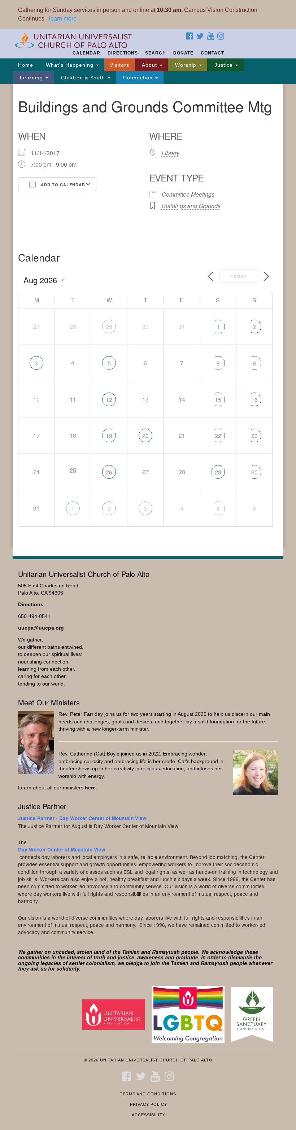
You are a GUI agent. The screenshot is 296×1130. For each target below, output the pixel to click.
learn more (63, 19)
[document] (148, 316)
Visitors (119, 65)
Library (170, 153)
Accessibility (148, 1115)
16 (254, 399)
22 (218, 436)
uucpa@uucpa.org (41, 628)
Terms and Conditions (148, 1094)
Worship (185, 65)
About (149, 65)
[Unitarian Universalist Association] (116, 1014)
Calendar (86, 53)
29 (109, 327)
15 (218, 399)
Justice (224, 65)
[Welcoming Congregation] (191, 1014)
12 (109, 399)
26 (109, 472)
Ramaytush (166, 951)
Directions (123, 53)
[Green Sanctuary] (254, 1014)
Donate (183, 53)
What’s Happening (69, 65)
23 (254, 436)
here (90, 787)
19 (109, 436)
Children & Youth (83, 77)
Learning (31, 77)
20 (145, 436)
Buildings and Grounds (191, 206)
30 (254, 472)
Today (238, 276)
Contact (212, 53)
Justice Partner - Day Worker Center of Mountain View (82, 818)
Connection (137, 77)
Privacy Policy (148, 1104)
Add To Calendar (62, 184)
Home (25, 65)
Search (155, 53)
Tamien (131, 951)
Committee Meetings (188, 194)
